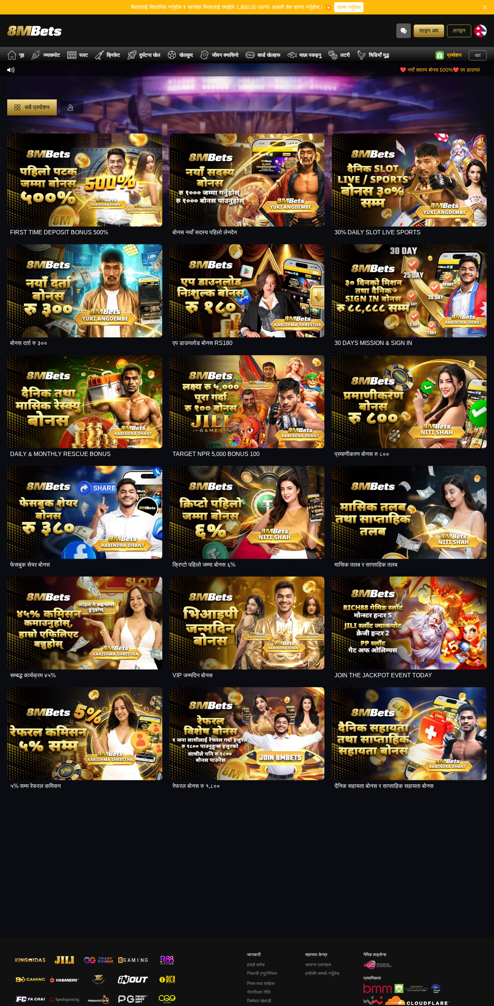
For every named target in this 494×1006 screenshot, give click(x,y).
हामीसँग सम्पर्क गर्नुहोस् (322, 973)
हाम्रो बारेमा (256, 964)
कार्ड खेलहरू (268, 55)
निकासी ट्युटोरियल (262, 973)
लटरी (345, 55)
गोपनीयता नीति (259, 992)
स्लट (83, 55)
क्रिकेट (113, 55)
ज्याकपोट (51, 55)
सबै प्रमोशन (36, 107)
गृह (21, 55)
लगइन (459, 30)
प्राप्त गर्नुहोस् (349, 7)
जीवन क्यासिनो (225, 55)
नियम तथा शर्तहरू (261, 983)
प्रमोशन (454, 55)
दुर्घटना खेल (149, 55)
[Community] (403, 31)
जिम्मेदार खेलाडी (259, 1000)
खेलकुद (186, 55)
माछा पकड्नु (310, 55)
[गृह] (34, 30)
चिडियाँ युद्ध (379, 55)
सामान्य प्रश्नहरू (318, 964)
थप (478, 55)
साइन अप (429, 30)
